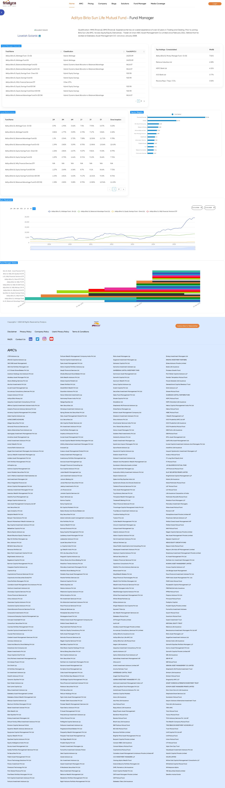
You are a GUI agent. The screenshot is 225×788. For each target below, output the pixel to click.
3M (14, 208)
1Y (25, 208)
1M (11, 208)
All (34, 208)
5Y (31, 208)
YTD (21, 208)
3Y (28, 208)
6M (18, 208)
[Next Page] (144, 101)
